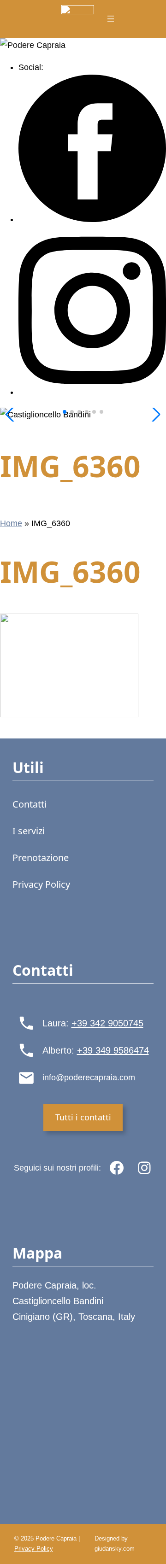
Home (11, 523)
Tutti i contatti (83, 1117)
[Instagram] (92, 392)
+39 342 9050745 (107, 1023)
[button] (64, 412)
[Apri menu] (110, 18)
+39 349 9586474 (113, 1050)
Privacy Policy (33, 1548)
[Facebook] (92, 219)
